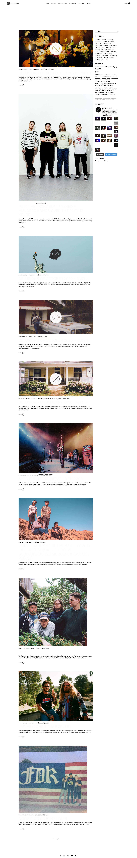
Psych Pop (110, 90)
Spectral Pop (106, 98)
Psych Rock (99, 53)
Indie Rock (97, 85)
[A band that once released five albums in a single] (116, 131)
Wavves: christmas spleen (45, 726)
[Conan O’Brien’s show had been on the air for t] (116, 136)
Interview (104, 85)
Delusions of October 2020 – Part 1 (53, 340)
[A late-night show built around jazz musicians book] (109, 140)
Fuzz (113, 41)
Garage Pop (99, 43)
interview (113, 45)
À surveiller (109, 99)
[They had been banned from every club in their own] (116, 145)
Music (52, 69)
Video (103, 99)
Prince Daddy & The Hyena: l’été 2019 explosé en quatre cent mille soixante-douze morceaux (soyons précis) (54, 552)
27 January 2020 (23, 398)
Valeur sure (98, 99)
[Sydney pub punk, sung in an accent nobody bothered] (116, 127)
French (108, 77)
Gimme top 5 (98, 83)
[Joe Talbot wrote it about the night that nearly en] (97, 135)
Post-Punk (98, 51)
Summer (98, 59)
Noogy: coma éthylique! (43, 818)
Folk (109, 41)
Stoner (112, 57)
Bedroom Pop (107, 74)
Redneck (110, 53)
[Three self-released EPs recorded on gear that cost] (109, 128)
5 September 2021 (23, 69)
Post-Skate (106, 51)
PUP (22, 652)
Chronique (104, 76)
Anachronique (99, 74)
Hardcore (54, 398)
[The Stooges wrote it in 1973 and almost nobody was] (116, 123)
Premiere (104, 90)
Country (47, 69)
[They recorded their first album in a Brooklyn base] (109, 135)
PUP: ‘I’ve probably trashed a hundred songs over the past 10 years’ (51, 210)
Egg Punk (103, 41)
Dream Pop (98, 77)
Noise (114, 47)
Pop (103, 49)
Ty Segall (113, 98)
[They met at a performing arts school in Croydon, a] (103, 140)
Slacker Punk (113, 55)
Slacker (98, 55)
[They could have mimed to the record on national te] (97, 150)
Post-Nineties (109, 49)
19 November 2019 (23, 475)
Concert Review (112, 76)
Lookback (110, 85)
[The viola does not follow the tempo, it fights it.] (97, 128)
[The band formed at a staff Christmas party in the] (97, 140)
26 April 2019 (22, 648)
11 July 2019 (22, 542)
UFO (107, 59)
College (41, 69)
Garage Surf (107, 81)
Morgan (97, 87)
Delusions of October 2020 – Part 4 (54, 279)
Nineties (108, 47)
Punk (64, 398)
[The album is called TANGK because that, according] (116, 140)
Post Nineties (112, 88)
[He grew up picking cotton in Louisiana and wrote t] (103, 128)
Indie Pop (113, 83)
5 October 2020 (23, 336)
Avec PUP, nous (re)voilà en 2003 (51, 479)
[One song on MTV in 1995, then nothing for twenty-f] (103, 136)
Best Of (114, 74)
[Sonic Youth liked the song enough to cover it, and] (103, 118)
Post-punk (98, 88)
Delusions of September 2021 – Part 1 (55, 73)
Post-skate (105, 88)
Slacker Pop (105, 55)
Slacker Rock (99, 57)
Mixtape (98, 47)
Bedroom (98, 39)
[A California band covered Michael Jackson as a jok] (109, 118)
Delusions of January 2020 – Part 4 (54, 402)
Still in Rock (33, 69)
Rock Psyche (112, 94)
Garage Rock (99, 45)
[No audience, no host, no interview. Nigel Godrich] (116, 118)
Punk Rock (97, 94)
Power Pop (113, 51)
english (104, 77)
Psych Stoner (105, 92)
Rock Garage (104, 94)
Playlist (98, 49)
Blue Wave (97, 76)
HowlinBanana (106, 83)
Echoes (97, 41)
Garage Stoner (99, 81)
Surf (68, 398)
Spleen (106, 57)
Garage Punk (47, 398)
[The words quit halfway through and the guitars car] (97, 118)
